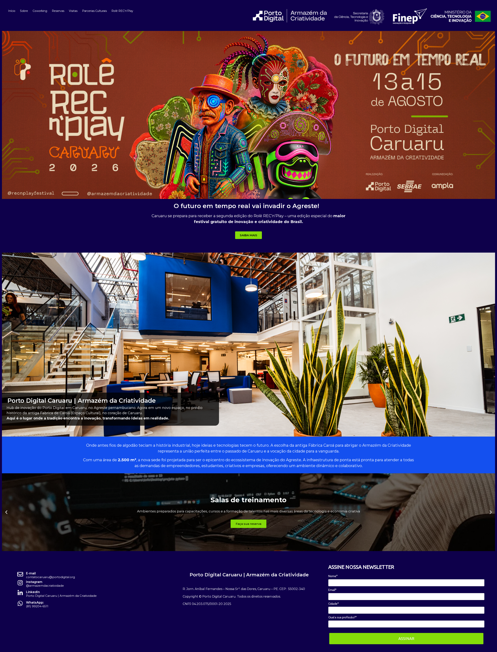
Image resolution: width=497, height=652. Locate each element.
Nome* (333, 576)
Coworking (40, 11)
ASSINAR (406, 638)
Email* (332, 590)
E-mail (31, 573)
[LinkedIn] (20, 593)
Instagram (34, 582)
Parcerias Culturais (94, 11)
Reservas (58, 11)
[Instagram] (20, 583)
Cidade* (333, 604)
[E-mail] (20, 574)
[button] (6, 512)
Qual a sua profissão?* (342, 617)
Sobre (24, 11)
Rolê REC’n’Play (122, 11)
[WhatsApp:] (20, 603)
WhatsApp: (35, 602)
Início (11, 11)
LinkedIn (33, 592)
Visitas (73, 11)
